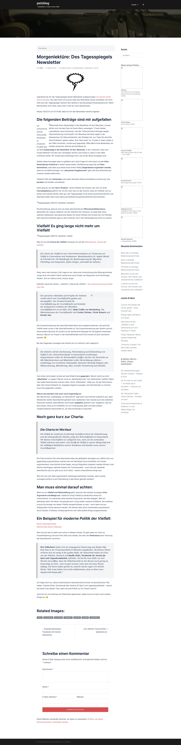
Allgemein (62, 68)
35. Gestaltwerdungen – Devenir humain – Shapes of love (131, 374)
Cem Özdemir (48, 617)
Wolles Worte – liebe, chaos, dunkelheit (129, 361)
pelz (41, 68)
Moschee (77, 617)
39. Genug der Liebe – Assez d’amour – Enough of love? (131, 396)
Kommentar (48, 669)
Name (45, 687)
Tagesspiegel (94, 617)
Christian (125, 267)
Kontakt (134, 4)
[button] (143, 4)
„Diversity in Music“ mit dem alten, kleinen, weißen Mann (131, 348)
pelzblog (43, 3)
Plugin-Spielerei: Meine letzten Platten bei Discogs (131, 338)
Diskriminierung (78, 68)
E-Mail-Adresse (49, 697)
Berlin (69, 68)
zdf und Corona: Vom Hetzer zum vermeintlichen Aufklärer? (132, 277)
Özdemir (85, 617)
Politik (96, 68)
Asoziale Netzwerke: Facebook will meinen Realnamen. (51, 632)
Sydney (68, 742)
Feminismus (89, 68)
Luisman (124, 284)
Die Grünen (58, 617)
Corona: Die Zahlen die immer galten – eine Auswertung (130, 308)
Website (80, 697)
